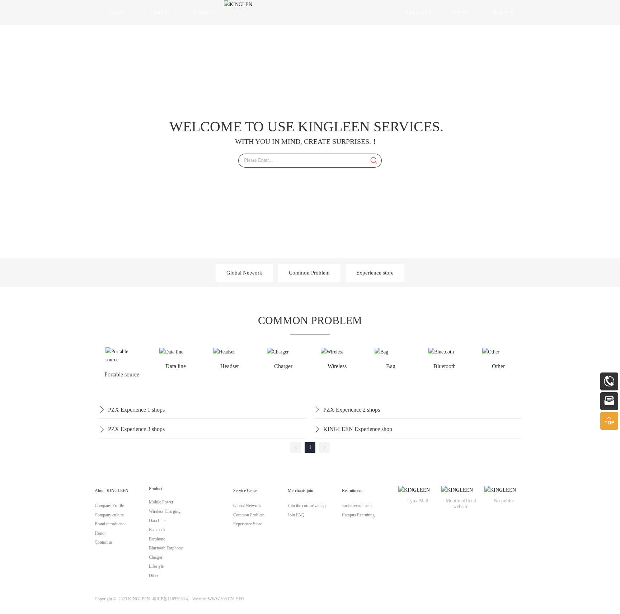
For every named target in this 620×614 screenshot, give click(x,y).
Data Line (157, 520)
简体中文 (503, 12)
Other (498, 366)
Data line (175, 366)
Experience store (375, 273)
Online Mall (417, 12)
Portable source (121, 374)
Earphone (160, 539)
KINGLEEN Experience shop (357, 429)
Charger (283, 366)
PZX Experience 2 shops (351, 410)
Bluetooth (444, 366)
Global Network (244, 273)
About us (159, 12)
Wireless (337, 366)
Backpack (157, 529)
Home (116, 12)
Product (202, 12)
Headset (229, 366)
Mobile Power (161, 502)
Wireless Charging (164, 511)
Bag (390, 366)
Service (460, 12)
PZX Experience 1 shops (136, 410)
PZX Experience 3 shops (136, 429)
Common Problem (309, 273)
